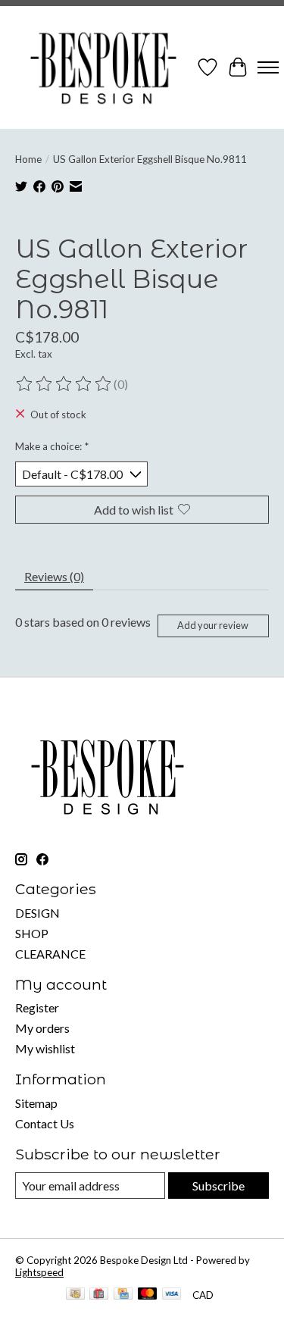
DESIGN (37, 913)
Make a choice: (52, 446)
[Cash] (75, 1294)
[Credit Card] (123, 1294)
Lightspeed (39, 1272)
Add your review (212, 625)
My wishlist (45, 1048)
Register (37, 1007)
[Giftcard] (98, 1294)
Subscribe (218, 1185)
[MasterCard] (148, 1294)
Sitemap (36, 1103)
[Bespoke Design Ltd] (103, 67)
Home (28, 159)
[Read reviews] (64, 384)
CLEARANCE (50, 953)
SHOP (31, 933)
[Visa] (172, 1294)
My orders (42, 1028)
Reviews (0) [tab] (54, 576)
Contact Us (44, 1123)
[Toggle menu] (268, 67)
